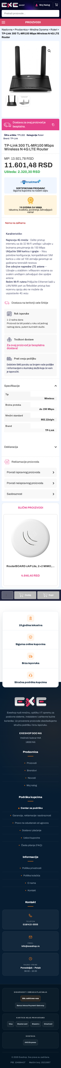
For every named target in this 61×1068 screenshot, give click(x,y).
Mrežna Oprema (39, 29)
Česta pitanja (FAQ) (31, 845)
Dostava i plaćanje (31, 830)
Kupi (51, 595)
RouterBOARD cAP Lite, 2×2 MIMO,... (30, 566)
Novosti (32, 778)
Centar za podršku (32, 808)
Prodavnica (21, 29)
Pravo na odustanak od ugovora (32, 823)
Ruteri (53, 29)
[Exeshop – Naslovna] (30, 702)
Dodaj (28, 595)
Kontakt (32, 890)
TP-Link (14, 138)
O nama (31, 883)
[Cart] (56, 4)
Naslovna (7, 29)
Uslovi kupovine (31, 838)
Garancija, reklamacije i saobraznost (32, 815)
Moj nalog (32, 785)
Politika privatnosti (31, 868)
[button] (49, 51)
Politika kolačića (31, 875)
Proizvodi (32, 763)
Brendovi (32, 770)
